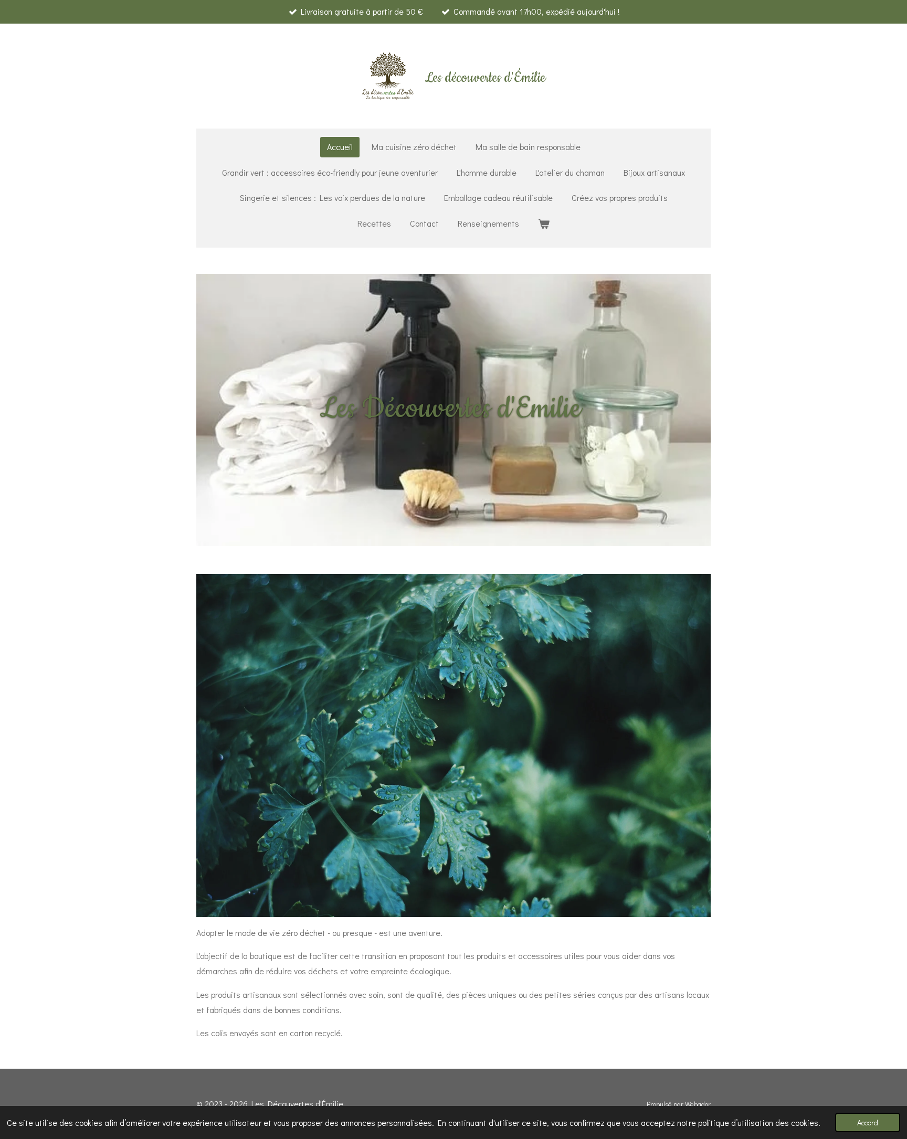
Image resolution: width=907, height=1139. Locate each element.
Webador (698, 1104)
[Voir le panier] (543, 224)
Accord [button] (867, 1122)
